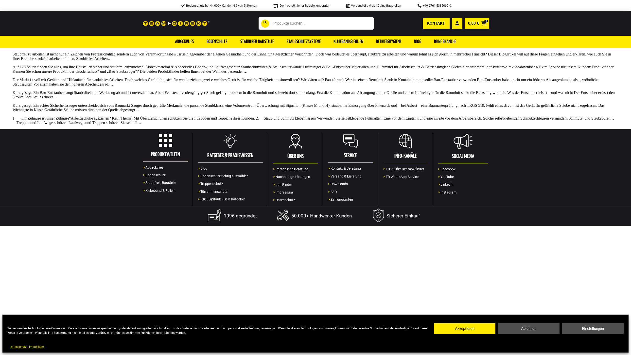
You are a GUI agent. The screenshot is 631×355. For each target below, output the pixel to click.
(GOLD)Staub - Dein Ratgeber (221, 199)
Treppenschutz (210, 184)
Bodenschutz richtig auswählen (223, 176)
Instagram (447, 192)
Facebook (447, 169)
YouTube (446, 177)
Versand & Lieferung (345, 176)
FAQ (332, 192)
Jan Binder (282, 185)
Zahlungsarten (340, 199)
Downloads (338, 184)
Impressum (36, 347)
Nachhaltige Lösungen (291, 177)
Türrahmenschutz (213, 192)
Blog (202, 168)
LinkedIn (446, 184)
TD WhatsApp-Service (401, 177)
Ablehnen (528, 329)
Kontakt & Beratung (344, 168)
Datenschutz (18, 347)
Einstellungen (593, 329)
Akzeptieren (464, 329)
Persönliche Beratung (290, 169)
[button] (184, 42)
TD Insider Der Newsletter (403, 169)
